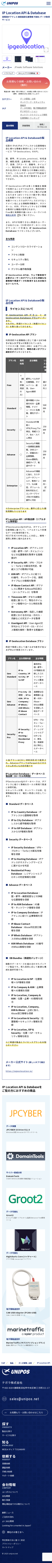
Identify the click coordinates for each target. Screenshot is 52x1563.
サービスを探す (9, 1435)
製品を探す (7, 1431)
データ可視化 (26, 108)
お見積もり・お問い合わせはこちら (26, 1412)
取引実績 (6, 1500)
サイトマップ (7, 1547)
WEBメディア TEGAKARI (13, 1449)
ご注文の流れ (8, 1516)
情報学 (23, 105)
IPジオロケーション (28, 111)
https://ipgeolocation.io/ (19, 1071)
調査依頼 (6, 1467)
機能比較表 (11, 215)
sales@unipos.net (24, 1399)
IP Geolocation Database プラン (26, 316)
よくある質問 (8, 1521)
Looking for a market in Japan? (16, 1525)
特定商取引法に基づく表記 (13, 1540)
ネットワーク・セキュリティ (32, 102)
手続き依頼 (7, 1472)
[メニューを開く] (48, 3)
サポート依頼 (8, 1476)
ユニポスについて (10, 1492)
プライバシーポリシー (11, 1543)
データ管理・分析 (28, 99)
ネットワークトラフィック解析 (33, 115)
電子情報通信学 (40, 108)
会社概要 (6, 1496)
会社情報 (9, 1486)
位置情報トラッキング (30, 118)
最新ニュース (8, 1512)
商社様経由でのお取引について (16, 1504)
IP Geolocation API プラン (22, 314)
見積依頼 (6, 1463)
